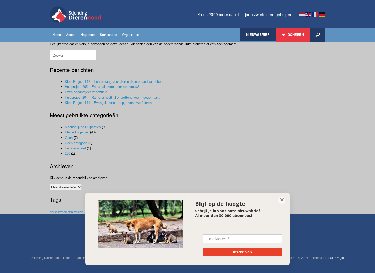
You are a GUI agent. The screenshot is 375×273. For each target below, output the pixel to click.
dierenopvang (58, 211)
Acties (71, 34)
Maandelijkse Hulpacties (83, 127)
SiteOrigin (337, 258)
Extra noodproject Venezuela (86, 92)
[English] (308, 14)
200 (67, 153)
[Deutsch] (322, 14)
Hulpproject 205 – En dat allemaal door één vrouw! (102, 87)
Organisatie (130, 34)
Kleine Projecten (77, 132)
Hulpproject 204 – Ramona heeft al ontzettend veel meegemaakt (112, 97)
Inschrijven (242, 251)
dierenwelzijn (75, 211)
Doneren (296, 34)
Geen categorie (76, 143)
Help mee (88, 34)
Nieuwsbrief (257, 34)
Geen (69, 138)
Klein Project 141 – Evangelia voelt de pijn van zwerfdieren (108, 103)
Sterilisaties (108, 34)
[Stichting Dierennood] (75, 14)
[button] (317, 35)
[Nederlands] (302, 14)
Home (56, 34)
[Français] (315, 14)
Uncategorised (75, 148)
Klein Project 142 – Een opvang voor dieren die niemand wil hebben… (116, 82)
